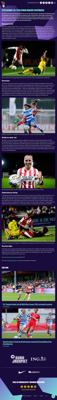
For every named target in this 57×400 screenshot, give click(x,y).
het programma (10, 257)
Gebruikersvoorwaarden (25, 395)
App (46, 395)
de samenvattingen (11, 260)
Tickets (41, 395)
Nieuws (35, 395)
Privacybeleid (13, 395)
